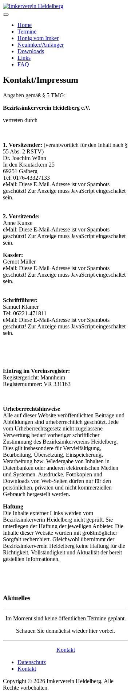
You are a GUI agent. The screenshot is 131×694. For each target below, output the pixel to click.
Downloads (30, 51)
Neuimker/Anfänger (40, 45)
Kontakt (65, 650)
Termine (26, 31)
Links (24, 58)
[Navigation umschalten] (6, 14)
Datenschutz (31, 662)
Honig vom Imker (38, 38)
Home (24, 25)
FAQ (23, 64)
